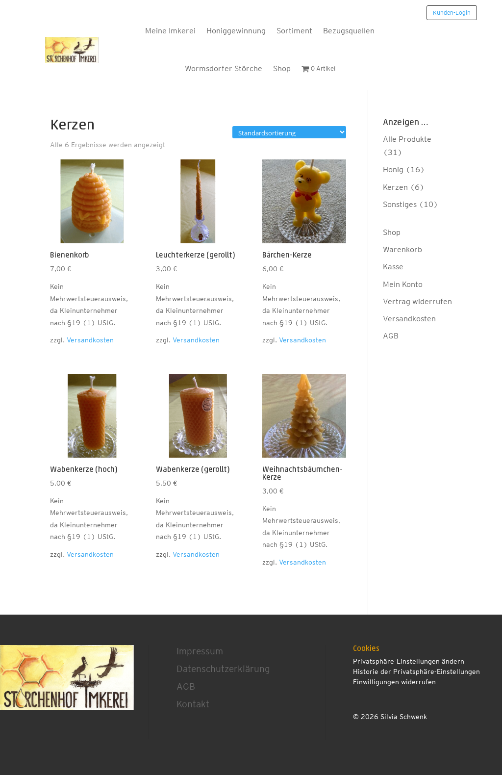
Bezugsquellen (349, 30)
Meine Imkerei (170, 30)
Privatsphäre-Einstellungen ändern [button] (408, 661)
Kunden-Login (452, 12)
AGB (391, 335)
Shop (282, 68)
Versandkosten (90, 340)
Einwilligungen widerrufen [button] (394, 682)
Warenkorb (402, 249)
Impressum (199, 651)
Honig (393, 169)
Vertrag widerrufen (417, 301)
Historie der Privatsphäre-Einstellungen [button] (416, 671)
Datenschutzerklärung (223, 668)
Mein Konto (403, 284)
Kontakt (192, 704)
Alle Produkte (407, 139)
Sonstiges (400, 204)
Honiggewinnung (236, 30)
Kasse (393, 266)
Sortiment (294, 30)
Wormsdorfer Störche (223, 68)
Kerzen (395, 187)
